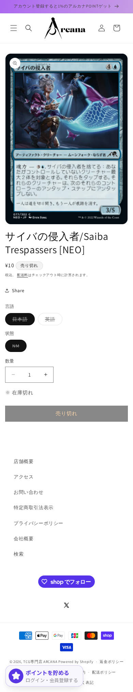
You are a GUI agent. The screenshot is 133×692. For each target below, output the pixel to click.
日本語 (22, 320)
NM (18, 347)
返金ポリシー (111, 661)
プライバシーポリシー (38, 523)
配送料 (22, 275)
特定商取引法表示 (34, 507)
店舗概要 (23, 461)
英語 (52, 320)
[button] (13, 28)
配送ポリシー (104, 672)
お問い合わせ (29, 492)
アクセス (23, 477)
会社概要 (23, 538)
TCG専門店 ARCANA (40, 661)
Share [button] (18, 290)
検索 (19, 554)
